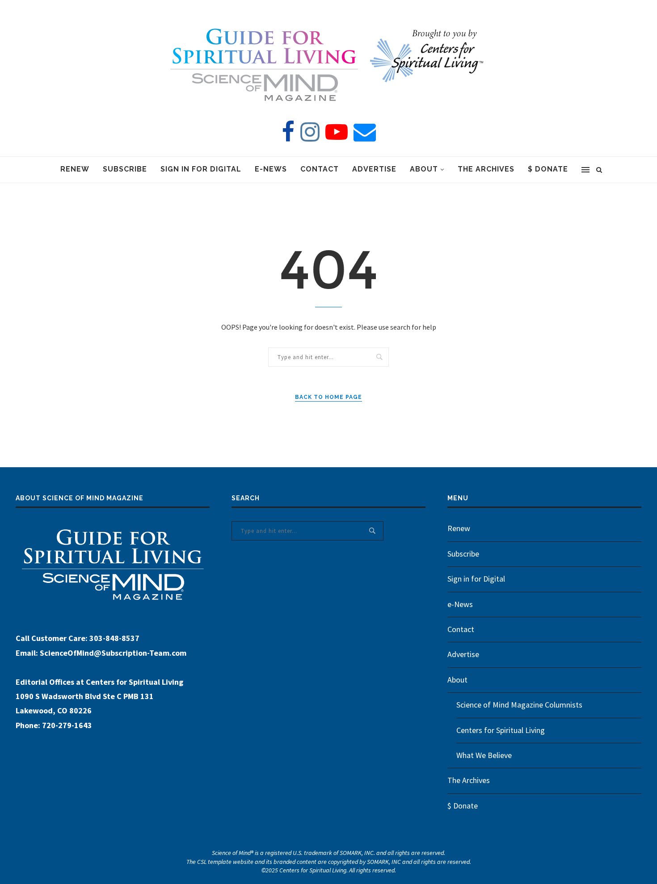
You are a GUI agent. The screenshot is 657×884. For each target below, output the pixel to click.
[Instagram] (310, 132)
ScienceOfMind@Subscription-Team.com (113, 653)
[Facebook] (288, 132)
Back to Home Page (328, 397)
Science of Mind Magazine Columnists (519, 705)
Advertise (374, 169)
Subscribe (125, 169)
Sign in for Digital (200, 169)
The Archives (486, 169)
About (424, 169)
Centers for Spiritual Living (500, 730)
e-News (271, 169)
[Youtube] (336, 132)
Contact (319, 169)
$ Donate (548, 169)
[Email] (365, 132)
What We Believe (484, 755)
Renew (74, 169)
